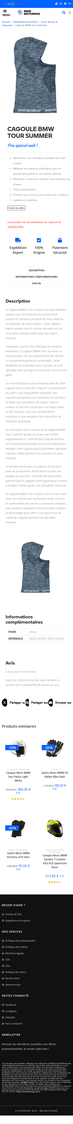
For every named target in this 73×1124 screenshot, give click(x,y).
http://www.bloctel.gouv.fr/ (28, 1091)
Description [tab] (36, 270)
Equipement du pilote (25, 21)
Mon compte (64, 12)
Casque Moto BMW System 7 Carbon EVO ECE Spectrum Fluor (55, 861)
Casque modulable (54, 849)
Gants (55, 769)
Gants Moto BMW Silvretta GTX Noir (18, 855)
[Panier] (69, 12)
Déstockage (23, 769)
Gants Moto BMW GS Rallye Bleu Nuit (55, 774)
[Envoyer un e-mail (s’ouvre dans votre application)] (69, 3)
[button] (13, 702)
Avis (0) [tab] (36, 283)
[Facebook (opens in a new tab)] (56, 3)
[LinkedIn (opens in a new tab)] (65, 3)
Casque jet (12, 769)
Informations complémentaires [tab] (36, 276)
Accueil (6, 21)
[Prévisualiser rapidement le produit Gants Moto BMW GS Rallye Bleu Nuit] (69, 738)
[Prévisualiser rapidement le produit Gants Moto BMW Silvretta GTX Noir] (32, 819)
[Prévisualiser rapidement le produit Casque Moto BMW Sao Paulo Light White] (32, 738)
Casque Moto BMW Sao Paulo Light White (18, 776)
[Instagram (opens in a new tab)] (61, 3)
